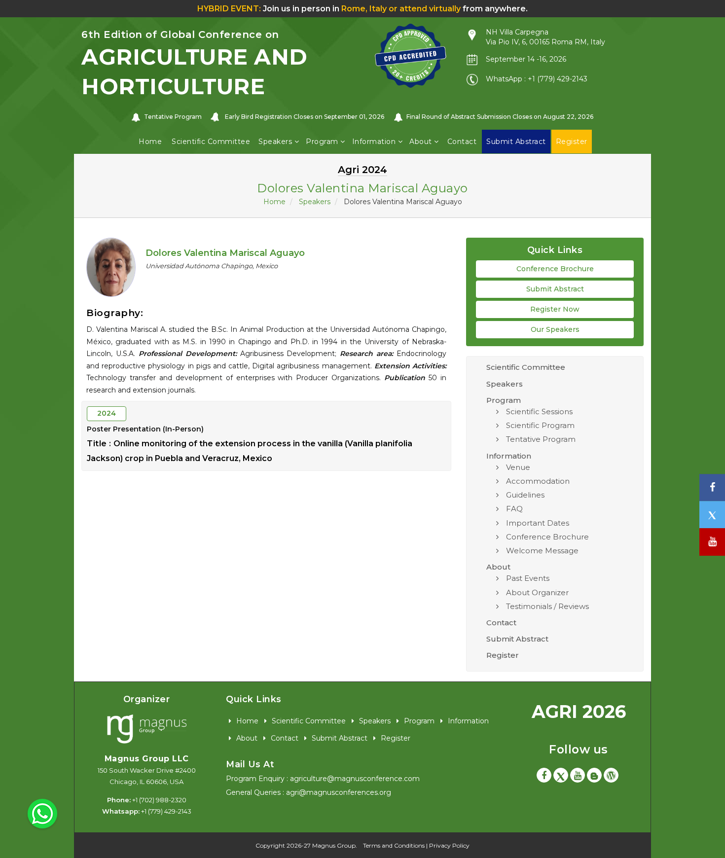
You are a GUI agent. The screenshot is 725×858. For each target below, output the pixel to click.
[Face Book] (544, 775)
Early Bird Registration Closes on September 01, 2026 (304, 116)
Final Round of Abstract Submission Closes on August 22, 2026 (499, 116)
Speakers (276, 141)
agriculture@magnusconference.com (355, 778)
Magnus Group (334, 845)
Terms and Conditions (394, 845)
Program (323, 141)
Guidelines (525, 495)
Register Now (555, 309)
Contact (462, 141)
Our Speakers (555, 329)
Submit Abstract (555, 289)
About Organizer (537, 592)
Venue (518, 467)
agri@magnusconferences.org (338, 792)
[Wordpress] (611, 775)
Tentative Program (173, 116)
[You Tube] (712, 542)
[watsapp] (42, 813)
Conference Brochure (555, 268)
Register (502, 655)
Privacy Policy (449, 845)
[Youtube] (577, 775)
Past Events (527, 578)
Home (150, 141)
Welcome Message (542, 550)
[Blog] (594, 775)
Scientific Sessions (539, 411)
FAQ (514, 508)
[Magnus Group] (146, 729)
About (421, 141)
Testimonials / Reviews (547, 606)
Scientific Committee (211, 141)
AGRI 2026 (579, 711)
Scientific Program (540, 425)
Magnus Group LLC (147, 758)
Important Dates (537, 523)
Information (375, 141)
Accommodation (538, 481)
